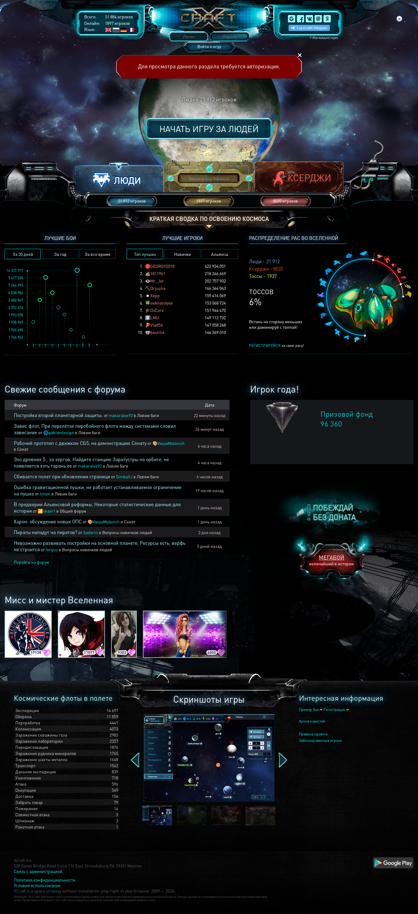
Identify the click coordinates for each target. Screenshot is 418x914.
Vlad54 (156, 325)
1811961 (157, 273)
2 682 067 (15, 300)
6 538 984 (15, 292)
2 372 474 (15, 307)
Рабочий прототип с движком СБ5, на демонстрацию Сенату (80, 443)
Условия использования (37, 885)
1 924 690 (15, 330)
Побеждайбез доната (334, 512)
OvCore (157, 310)
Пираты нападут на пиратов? (45, 532)
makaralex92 (121, 415)
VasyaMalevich (171, 443)
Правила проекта (313, 734)
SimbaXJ (124, 476)
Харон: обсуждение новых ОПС (48, 521)
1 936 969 (15, 322)
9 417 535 (15, 277)
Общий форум (73, 511)
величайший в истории (331, 560)
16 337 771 (14, 270)
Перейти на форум (31, 562)
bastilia (157, 332)
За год (60, 254)
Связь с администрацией (38, 871)
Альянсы (219, 254)
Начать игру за (209, 128)
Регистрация (334, 709)
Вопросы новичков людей (127, 532)
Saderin (90, 532)
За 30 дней (23, 254)
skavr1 (49, 511)
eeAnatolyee (161, 302)
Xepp (155, 295)
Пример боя (309, 709)
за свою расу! (276, 345)
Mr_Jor (157, 280)
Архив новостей (312, 721)
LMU (154, 317)
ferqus (52, 549)
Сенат (22, 449)
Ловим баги (148, 415)
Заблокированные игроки (320, 740)
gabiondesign (61, 432)
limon (45, 493)
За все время (97, 254)
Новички (182, 254)
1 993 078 (15, 315)
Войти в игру (209, 46)
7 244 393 (15, 285)
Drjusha (157, 288)
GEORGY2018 (162, 266)
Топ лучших (145, 254)
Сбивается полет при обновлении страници (62, 476)
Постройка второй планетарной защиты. (58, 415)
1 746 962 (15, 337)
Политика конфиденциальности (44, 879)
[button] (119, 178)
